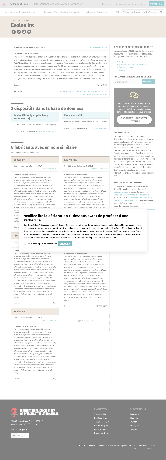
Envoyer (65, 244)
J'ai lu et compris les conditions (42, 243)
